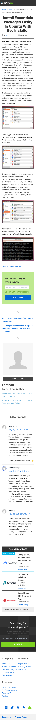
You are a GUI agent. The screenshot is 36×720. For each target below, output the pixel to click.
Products (7, 682)
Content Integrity (9, 669)
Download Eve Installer (11, 266)
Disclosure (6, 717)
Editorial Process (9, 666)
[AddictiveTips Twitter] (12, 707)
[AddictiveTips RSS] (24, 707)
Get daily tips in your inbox (15, 280)
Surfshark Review (9, 690)
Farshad (8, 35)
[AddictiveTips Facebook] (6, 707)
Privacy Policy (21, 717)
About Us (6, 663)
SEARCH (18, 644)
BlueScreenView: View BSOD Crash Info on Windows (17, 394)
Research (23, 658)
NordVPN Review (9, 687)
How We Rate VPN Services (16, 609)
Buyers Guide (23, 663)
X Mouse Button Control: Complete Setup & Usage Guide (17, 401)
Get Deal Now (22, 569)
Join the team (8, 672)
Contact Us (7, 675)
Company (7, 658)
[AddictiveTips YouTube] (18, 707)
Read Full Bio (18, 379)
